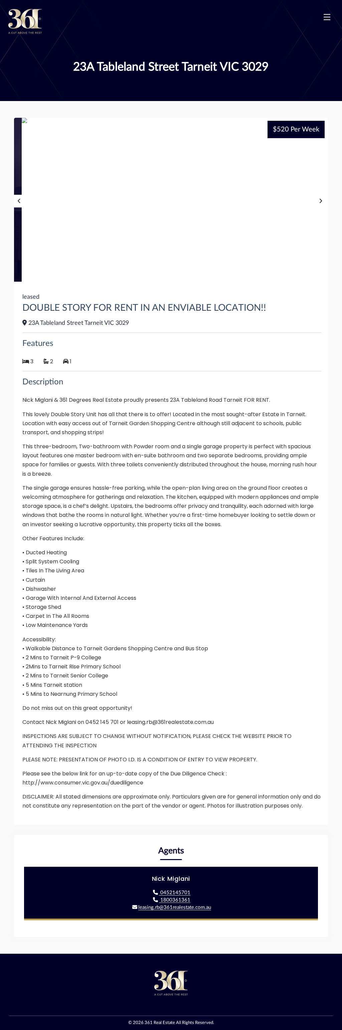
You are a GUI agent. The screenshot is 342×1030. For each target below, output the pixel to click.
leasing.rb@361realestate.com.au (174, 907)
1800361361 (174, 900)
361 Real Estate (160, 1023)
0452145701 (174, 892)
